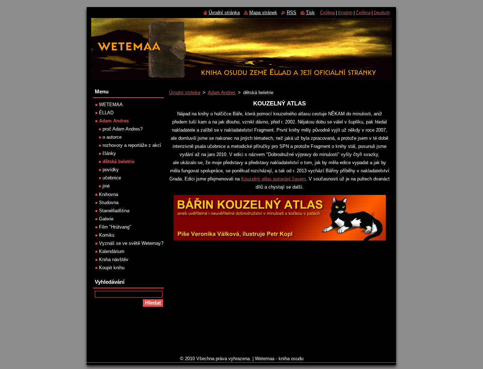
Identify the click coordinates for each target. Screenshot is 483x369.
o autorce (112, 137)
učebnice (112, 177)
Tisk (310, 12)
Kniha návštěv (113, 259)
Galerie (106, 218)
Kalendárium (111, 251)
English (345, 13)
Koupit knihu (111, 267)
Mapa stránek (263, 12)
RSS (291, 12)
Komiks (107, 235)
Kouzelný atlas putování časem (273, 178)
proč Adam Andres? (122, 129)
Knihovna (108, 194)
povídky (111, 169)
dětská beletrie (118, 161)
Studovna (108, 202)
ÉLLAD (106, 112)
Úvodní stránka (184, 92)
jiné (106, 186)
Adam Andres (221, 92)
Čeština (327, 13)
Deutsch (382, 13)
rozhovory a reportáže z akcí (132, 145)
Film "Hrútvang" (115, 227)
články (109, 153)
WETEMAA (111, 104)
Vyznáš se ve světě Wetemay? (131, 243)
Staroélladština (114, 210)
